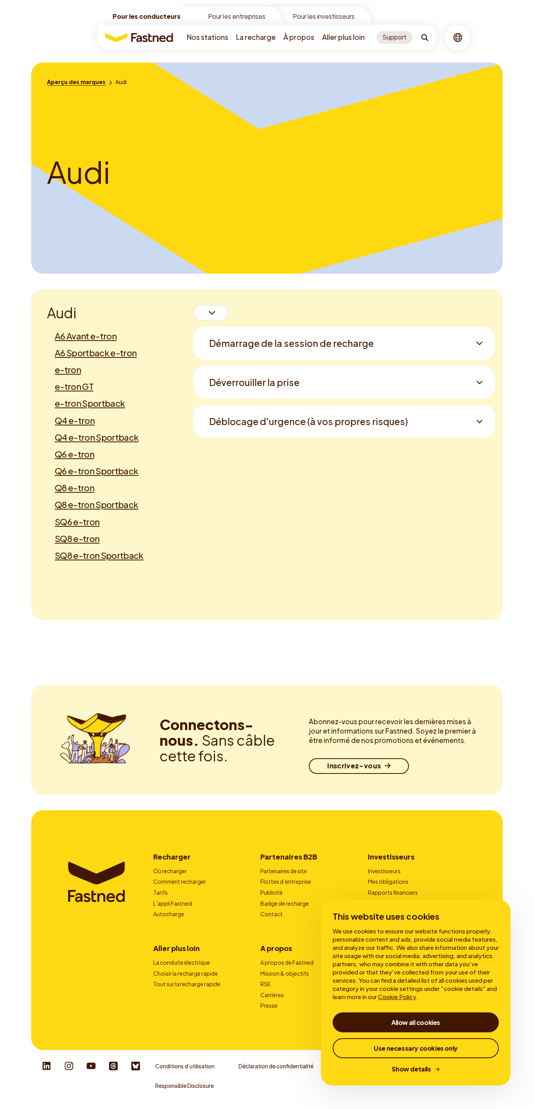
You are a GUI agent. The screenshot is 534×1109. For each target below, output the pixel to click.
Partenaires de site (283, 870)
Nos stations (207, 36)
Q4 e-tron (75, 420)
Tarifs (160, 892)
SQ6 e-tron (77, 521)
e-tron (68, 369)
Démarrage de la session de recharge (291, 343)
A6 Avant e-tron (85, 335)
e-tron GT (74, 386)
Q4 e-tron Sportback (96, 437)
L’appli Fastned (172, 903)
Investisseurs (391, 856)
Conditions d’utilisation (185, 1066)
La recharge (256, 36)
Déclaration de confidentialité (276, 1066)
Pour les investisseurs (324, 16)
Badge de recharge (284, 903)
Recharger (172, 856)
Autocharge (168, 913)
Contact (271, 913)
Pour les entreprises (236, 16)
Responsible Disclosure (184, 1085)
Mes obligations (388, 881)
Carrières (272, 994)
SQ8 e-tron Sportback (99, 555)
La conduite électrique (181, 962)
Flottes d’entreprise (285, 881)
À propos (298, 36)
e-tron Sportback (90, 403)
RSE (265, 983)
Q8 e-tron (74, 487)
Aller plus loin (343, 36)
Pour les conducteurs (147, 16)
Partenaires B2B (288, 856)
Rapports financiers (393, 892)
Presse (269, 1005)
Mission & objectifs (284, 973)
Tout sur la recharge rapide (186, 983)
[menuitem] (207, 37)
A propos (276, 948)
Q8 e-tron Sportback (96, 504)
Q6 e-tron (74, 454)
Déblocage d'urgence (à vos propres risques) (308, 421)
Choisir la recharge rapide (185, 973)
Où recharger (170, 870)
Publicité (271, 892)
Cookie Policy (397, 996)
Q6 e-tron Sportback (96, 470)
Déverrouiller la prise (254, 382)
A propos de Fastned (287, 962)
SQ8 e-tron (77, 538)
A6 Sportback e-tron (95, 352)
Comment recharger (179, 881)
